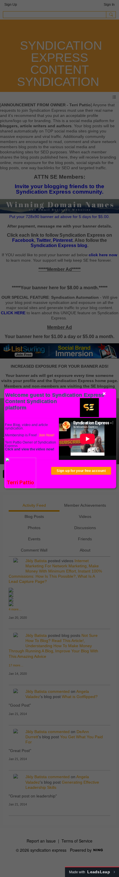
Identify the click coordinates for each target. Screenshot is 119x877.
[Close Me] (104, 393)
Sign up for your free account (81, 471)
